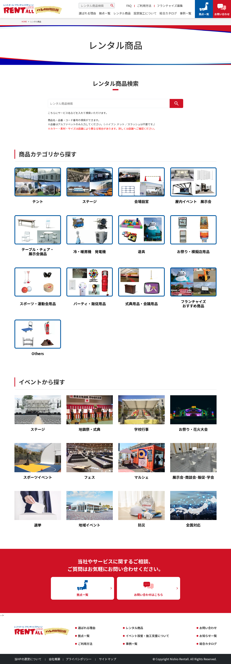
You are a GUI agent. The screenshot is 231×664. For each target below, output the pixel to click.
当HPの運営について (28, 659)
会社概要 (54, 659)
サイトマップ (107, 659)
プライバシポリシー (79, 659)
